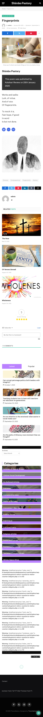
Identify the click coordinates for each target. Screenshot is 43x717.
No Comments (12, 28)
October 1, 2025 (10, 385)
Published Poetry (9, 527)
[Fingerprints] (21, 50)
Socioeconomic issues (11, 547)
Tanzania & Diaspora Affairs (13, 553)
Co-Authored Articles (11, 482)
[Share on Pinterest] (31, 33)
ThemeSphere (32, 711)
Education (7, 488)
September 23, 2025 (11, 421)
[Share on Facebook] (7, 33)
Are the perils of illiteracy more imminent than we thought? (21, 436)
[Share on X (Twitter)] (19, 33)
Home (4, 8)
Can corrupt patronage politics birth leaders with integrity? (21, 381)
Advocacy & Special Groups (13, 469)
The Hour (5, 239)
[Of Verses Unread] (21, 256)
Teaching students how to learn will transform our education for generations (20, 399)
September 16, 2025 (11, 439)
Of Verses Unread (9, 269)
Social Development (10, 540)
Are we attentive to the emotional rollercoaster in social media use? (21, 418)
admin (10, 25)
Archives (5, 450)
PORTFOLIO (7, 521)
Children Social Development (14, 475)
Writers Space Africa (11, 560)
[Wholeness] (21, 287)
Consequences (15, 180)
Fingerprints (26, 180)
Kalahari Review (8, 16)
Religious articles (10, 534)
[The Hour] (21, 225)
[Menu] (3, 3)
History (35, 180)
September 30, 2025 (11, 403)
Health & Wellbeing (10, 501)
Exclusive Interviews (11, 495)
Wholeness (6, 300)
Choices (5, 180)
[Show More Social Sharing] (39, 33)
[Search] (40, 3)
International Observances (13, 508)
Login (39, 328)
